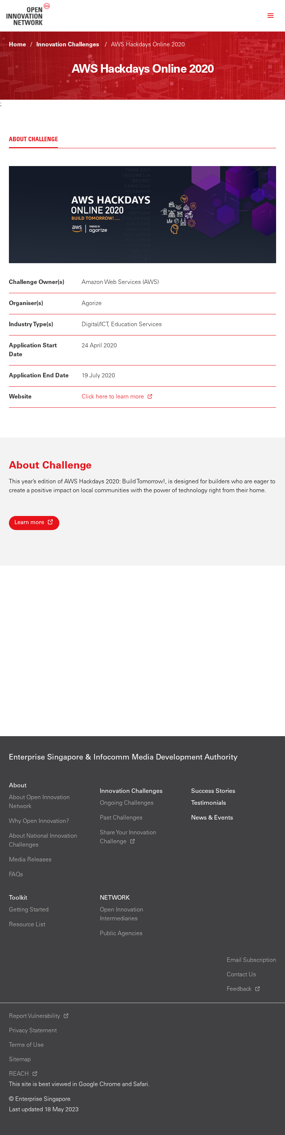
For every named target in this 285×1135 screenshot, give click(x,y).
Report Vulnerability (34, 1016)
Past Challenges (121, 818)
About (17, 786)
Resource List (27, 925)
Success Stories (213, 791)
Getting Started (29, 910)
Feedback (239, 989)
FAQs (16, 875)
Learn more (29, 523)
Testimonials (208, 803)
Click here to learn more (113, 397)
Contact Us (241, 975)
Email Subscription (251, 960)
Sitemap (20, 1060)
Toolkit (18, 898)
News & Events (212, 818)
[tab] (33, 140)
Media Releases (30, 860)
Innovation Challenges (67, 45)
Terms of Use (26, 1045)
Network (115, 898)
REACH (19, 1074)
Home (17, 45)
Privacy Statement (33, 1031)
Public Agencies (121, 934)
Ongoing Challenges (127, 803)
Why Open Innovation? (39, 821)
